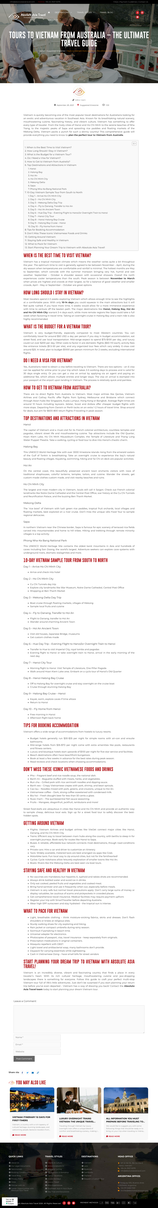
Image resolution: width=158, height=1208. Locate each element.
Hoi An (33, 175)
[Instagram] (142, 12)
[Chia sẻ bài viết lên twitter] (28, 1072)
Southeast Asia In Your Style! (60, 1188)
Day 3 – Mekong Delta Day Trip (46, 202)
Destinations (62, 12)
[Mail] (33, 1072)
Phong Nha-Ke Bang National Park (48, 189)
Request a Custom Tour (94, 1179)
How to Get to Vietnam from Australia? (48, 161)
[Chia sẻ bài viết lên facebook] (22, 1072)
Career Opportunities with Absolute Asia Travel (22, 1188)
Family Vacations (55, 1176)
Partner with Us (18, 1185)
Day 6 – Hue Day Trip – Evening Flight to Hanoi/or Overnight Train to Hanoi (69, 212)
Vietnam (87, 1163)
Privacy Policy (17, 1179)
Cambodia (88, 1172)
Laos (86, 1166)
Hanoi (33, 168)
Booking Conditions (19, 1172)
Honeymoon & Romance (58, 1172)
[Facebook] (137, 12)
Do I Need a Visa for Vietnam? (44, 158)
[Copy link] (38, 1072)
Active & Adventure (56, 1166)
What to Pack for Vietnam (42, 244)
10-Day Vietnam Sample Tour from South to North (54, 192)
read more (20, 1135)
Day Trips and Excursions (58, 1192)
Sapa (32, 185)
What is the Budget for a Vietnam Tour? (49, 154)
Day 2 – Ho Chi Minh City (43, 199)
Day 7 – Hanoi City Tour (42, 216)
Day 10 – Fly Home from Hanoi (46, 226)
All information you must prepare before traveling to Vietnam (124, 1121)
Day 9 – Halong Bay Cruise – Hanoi (48, 223)
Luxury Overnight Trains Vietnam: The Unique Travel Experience (76, 1121)
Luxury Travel (53, 1182)
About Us (53, 20)
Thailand (87, 1176)
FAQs (13, 1182)
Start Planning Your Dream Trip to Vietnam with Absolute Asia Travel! (66, 247)
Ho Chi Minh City (39, 178)
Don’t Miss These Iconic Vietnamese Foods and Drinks (57, 233)
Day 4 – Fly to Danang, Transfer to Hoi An (51, 206)
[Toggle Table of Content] (133, 143)
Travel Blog (106, 12)
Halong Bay (36, 172)
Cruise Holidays (54, 1179)
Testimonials (16, 1169)
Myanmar (88, 1169)
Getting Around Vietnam (42, 237)
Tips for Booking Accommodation (45, 229)
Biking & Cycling (55, 1169)
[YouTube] (137, 17)
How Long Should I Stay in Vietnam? (47, 151)
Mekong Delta (37, 182)
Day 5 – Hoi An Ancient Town (45, 209)
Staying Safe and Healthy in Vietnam (48, 240)
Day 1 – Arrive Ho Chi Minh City (45, 196)
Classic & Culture (55, 1163)
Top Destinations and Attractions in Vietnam (51, 165)
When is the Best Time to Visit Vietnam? (49, 147)
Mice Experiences (55, 1185)
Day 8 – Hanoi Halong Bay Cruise (47, 219)
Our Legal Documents (20, 1166)
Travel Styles (84, 12)
